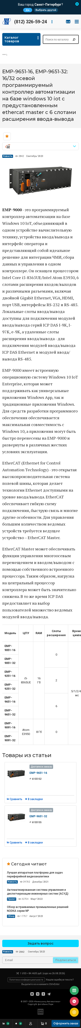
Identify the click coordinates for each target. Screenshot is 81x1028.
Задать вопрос (41, 943)
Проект (12, 899)
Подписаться (65, 960)
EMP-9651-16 (38, 773)
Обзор (11, 916)
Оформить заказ (65, 1023)
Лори (50, 1004)
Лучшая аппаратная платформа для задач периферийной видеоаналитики (35, 874)
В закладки (35, 799)
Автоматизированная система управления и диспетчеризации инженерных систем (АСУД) (37, 891)
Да (27, 10)
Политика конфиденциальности (26, 979)
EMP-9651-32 (38, 816)
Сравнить (16, 799)
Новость (7, 156)
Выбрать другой (46, 10)
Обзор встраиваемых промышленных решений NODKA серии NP (37, 908)
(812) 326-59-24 (30, 21)
